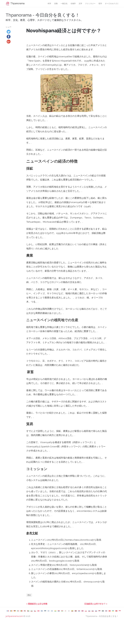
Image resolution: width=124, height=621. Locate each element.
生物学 (73, 3)
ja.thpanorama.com (14, 616)
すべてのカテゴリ (112, 3)
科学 (49, 3)
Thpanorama (17, 3)
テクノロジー (90, 3)
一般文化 (64, 3)
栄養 (56, 3)
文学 (80, 3)
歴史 (29, 595)
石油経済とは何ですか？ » (95, 604)
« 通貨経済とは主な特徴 (36, 604)
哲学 (100, 3)
